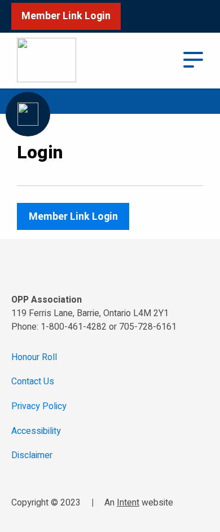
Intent (128, 502)
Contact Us (32, 381)
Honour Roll (34, 357)
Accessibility (36, 431)
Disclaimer (31, 455)
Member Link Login (66, 16)
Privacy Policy (39, 406)
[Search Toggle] (160, 60)
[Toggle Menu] (193, 58)
